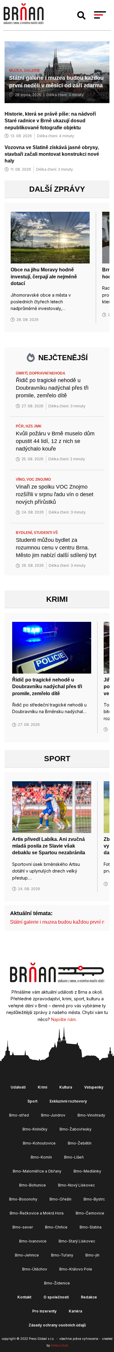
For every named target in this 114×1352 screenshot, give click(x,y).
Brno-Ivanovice (33, 1241)
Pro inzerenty (44, 1311)
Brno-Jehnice (27, 1255)
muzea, (16, 70)
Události (18, 1087)
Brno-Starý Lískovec (77, 1241)
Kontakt (24, 1297)
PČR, (21, 426)
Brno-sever (22, 1227)
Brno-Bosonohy (23, 1199)
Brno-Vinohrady (91, 1115)
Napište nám (63, 1019)
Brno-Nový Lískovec (76, 1185)
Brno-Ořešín (60, 1199)
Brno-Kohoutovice (39, 1143)
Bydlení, (25, 533)
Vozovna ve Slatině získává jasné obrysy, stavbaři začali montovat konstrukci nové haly (52, 154)
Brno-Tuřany (62, 1255)
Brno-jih (92, 1255)
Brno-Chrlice (56, 1227)
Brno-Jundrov (53, 1115)
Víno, (21, 479)
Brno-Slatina (91, 1227)
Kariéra (75, 1311)
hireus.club (59, 1345)
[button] (81, 15)
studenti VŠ (46, 533)
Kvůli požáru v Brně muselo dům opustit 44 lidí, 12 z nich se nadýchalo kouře (55, 441)
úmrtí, (22, 373)
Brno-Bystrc (94, 1199)
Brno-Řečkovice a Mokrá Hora (37, 1213)
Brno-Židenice (57, 1283)
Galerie (32, 70)
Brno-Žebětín (80, 1143)
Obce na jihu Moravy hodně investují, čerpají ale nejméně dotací (44, 276)
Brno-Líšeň (74, 1157)
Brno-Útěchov (34, 1269)
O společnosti (56, 1297)
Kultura (65, 1087)
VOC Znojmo (38, 479)
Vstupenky (93, 1087)
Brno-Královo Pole (75, 1269)
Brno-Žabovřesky (76, 1129)
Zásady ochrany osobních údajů (57, 1325)
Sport (57, 758)
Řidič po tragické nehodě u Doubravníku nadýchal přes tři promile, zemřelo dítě (52, 388)
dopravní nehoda (47, 373)
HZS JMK (34, 426)
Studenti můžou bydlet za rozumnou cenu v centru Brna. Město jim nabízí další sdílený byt (56, 547)
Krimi (57, 599)
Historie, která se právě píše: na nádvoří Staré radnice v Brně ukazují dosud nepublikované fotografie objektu (50, 120)
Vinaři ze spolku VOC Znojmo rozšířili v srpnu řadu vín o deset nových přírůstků (54, 494)
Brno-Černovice (90, 1213)
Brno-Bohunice (32, 1185)
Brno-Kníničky (34, 1129)
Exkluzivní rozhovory (68, 1101)
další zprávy (57, 189)
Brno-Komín (41, 1157)
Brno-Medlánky (87, 1171)
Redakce (89, 1297)
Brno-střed (19, 1115)
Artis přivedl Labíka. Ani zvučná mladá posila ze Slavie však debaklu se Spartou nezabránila (48, 846)
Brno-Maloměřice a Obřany (37, 1171)
